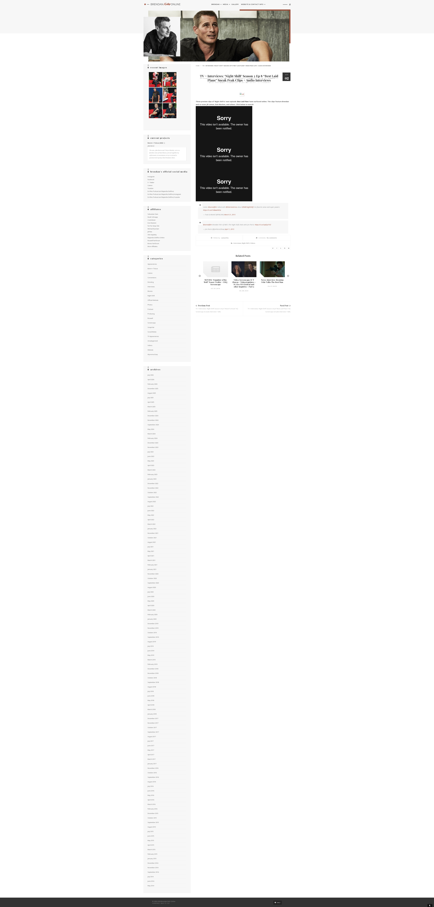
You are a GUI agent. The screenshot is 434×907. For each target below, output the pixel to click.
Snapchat (151, 327)
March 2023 (151, 470)
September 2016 (153, 777)
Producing (151, 314)
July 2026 (150, 375)
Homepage (156, 903)
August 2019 (152, 642)
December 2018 (153, 669)
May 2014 (151, 886)
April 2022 (151, 520)
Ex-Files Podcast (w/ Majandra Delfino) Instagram (164, 194)
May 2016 (151, 795)
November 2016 (153, 768)
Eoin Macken (152, 223)
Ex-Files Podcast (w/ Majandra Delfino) (161, 191)
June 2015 (151, 836)
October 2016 (152, 773)
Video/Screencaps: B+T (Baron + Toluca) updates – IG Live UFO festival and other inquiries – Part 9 (244, 283)
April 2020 (151, 605)
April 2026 (151, 379)
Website (150, 350)
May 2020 (151, 601)
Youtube (150, 188)
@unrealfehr (212, 207)
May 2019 (151, 655)
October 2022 (152, 492)
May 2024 (151, 429)
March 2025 (151, 407)
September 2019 (153, 637)
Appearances (152, 264)
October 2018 (152, 678)
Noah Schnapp (153, 217)
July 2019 (150, 646)
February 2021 (152, 565)
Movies (150, 291)
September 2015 (153, 822)
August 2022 (152, 501)
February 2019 (152, 664)
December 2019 (153, 624)
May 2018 (151, 700)
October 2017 (152, 727)
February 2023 (152, 474)
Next (288, 276)
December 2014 (153, 863)
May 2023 (151, 461)
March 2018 (151, 709)
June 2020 (151, 596)
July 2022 (150, 506)
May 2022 (151, 515)
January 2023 (152, 479)
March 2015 (151, 849)
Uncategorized (153, 341)
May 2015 (151, 840)
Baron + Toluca (153, 269)
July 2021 (150, 547)
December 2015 (153, 813)
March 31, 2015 (229, 215)
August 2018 (152, 687)
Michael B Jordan (153, 229)
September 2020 (153, 583)
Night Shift (246, 243)
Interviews (237, 243)
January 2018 (152, 714)
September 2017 (153, 732)
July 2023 (150, 452)
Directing (151, 282)
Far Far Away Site (153, 226)
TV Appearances (153, 336)
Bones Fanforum (153, 243)
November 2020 (153, 574)
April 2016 (151, 800)
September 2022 (153, 497)
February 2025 (152, 411)
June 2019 (151, 651)
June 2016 (151, 791)
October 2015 (152, 818)
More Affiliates (153, 246)
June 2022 (151, 511)
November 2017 (153, 723)
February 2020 (152, 614)
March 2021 (151, 560)
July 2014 (150, 877)
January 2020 (152, 619)
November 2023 (153, 447)
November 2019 (153, 628)
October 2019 (152, 633)
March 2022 (151, 524)
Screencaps (152, 323)
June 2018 (151, 696)
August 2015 (152, 827)
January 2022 (152, 529)
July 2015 (150, 831)
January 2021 (152, 569)
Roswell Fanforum (154, 241)
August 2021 (152, 542)
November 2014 (153, 868)
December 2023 (153, 443)
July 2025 (150, 398)
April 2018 (151, 705)
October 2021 (152, 538)
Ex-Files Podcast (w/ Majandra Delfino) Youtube (164, 197)
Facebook (151, 180)
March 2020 (151, 610)
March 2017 (151, 759)
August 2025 (152, 393)
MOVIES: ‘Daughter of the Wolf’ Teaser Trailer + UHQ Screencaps (215, 282)
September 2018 (153, 682)
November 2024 (153, 420)
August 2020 (152, 587)
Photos (150, 305)
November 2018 (153, 673)
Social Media (152, 332)
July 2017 (150, 741)
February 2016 (152, 809)
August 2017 (152, 736)
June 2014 (151, 881)
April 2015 (151, 845)
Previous (200, 276)
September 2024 (153, 425)
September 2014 (153, 872)
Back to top (165, 903)
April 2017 (151, 755)
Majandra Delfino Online (156, 238)
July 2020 (150, 592)
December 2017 (153, 718)
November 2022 (153, 488)
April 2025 (151, 402)
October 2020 (152, 578)
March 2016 (151, 804)
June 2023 (151, 456)
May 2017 (151, 750)
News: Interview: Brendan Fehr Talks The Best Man (272, 281)
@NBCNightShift (248, 207)
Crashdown (152, 220)
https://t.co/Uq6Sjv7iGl (263, 225)
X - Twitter (151, 182)
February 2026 (152, 384)
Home (197, 66)
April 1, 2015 (229, 229)
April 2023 (151, 465)
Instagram (151, 177)
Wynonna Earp (153, 354)
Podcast (150, 309)
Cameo (150, 185)
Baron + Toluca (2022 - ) (156, 143)
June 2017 (151, 746)
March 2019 (151, 660)
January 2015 (152, 859)
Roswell (150, 318)
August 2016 (152, 782)
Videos (252, 243)
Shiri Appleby (152, 235)
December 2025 (153, 389)
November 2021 (153, 533)
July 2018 (150, 691)
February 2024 (152, 438)
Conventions (152, 278)
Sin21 (279, 902)
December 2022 (153, 483)
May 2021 (151, 551)
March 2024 (151, 434)
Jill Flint (150, 232)
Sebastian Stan (153, 214)
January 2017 (152, 764)
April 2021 (151, 556)
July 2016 (150, 786)
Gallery (235, 4)
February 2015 (152, 854)
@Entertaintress (231, 207)
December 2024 (153, 416)
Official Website (153, 300)
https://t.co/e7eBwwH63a (212, 210)
